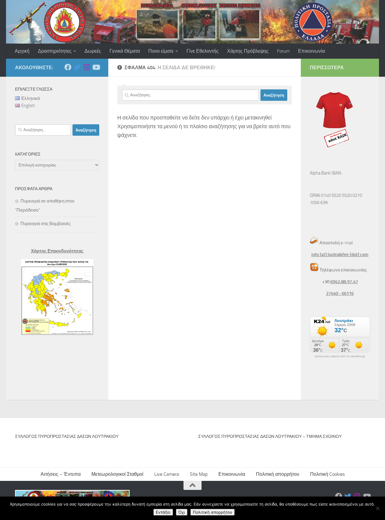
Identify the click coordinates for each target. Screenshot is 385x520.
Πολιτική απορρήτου (277, 474)
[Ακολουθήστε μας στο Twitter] (77, 67)
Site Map (199, 474)
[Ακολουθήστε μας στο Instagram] (86, 67)
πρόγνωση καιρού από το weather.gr (340, 356)
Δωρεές (93, 51)
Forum (283, 51)
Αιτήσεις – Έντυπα (61, 474)
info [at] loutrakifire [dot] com (339, 254)
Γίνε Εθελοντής (202, 51)
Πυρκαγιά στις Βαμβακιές (45, 223)
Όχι (181, 512)
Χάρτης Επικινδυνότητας (57, 251)
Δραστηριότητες (55, 51)
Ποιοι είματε (161, 51)
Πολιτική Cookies (327, 474)
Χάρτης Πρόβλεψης (248, 51)
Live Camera (166, 474)
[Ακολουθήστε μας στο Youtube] (95, 67)
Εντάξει (163, 512)
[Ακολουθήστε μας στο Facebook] (67, 67)
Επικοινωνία (311, 51)
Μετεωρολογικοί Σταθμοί (117, 474)
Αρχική (22, 51)
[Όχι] (377, 508)
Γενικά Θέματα (124, 51)
